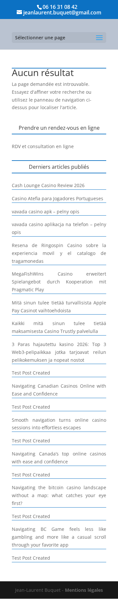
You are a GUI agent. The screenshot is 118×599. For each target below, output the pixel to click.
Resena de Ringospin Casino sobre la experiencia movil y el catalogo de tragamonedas (59, 253)
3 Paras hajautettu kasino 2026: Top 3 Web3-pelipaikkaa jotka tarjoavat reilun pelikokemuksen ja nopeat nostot (59, 352)
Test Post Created (31, 373)
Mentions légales (84, 590)
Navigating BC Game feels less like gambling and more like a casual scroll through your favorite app (59, 537)
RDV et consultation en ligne (43, 146)
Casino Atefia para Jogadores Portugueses (57, 198)
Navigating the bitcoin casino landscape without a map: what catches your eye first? (59, 495)
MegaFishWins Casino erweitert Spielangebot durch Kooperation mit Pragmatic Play (59, 282)
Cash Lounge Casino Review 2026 (48, 185)
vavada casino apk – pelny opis (45, 211)
